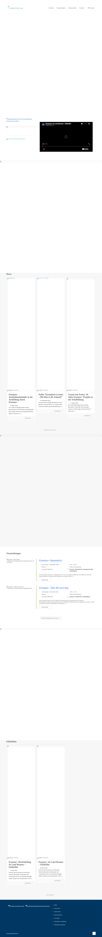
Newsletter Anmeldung (60, 921)
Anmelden (57, 918)
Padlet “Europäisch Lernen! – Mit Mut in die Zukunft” (51, 395)
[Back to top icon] (94, 933)
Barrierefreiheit (58, 915)
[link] (20, 131)
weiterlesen (28, 418)
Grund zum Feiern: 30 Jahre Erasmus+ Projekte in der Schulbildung (80, 397)
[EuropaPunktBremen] (15, 8)
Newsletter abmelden (59, 924)
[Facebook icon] (89, 2)
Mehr (55, 905)
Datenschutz (57, 911)
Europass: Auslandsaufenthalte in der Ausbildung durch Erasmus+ (21, 398)
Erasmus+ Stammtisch (50, 560)
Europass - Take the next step (53, 587)
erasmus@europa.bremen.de (18, 105)
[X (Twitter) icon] (91, 2)
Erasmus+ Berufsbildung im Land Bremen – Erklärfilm (20, 864)
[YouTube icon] (93, 2)
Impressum (57, 908)
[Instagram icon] (87, 2)
